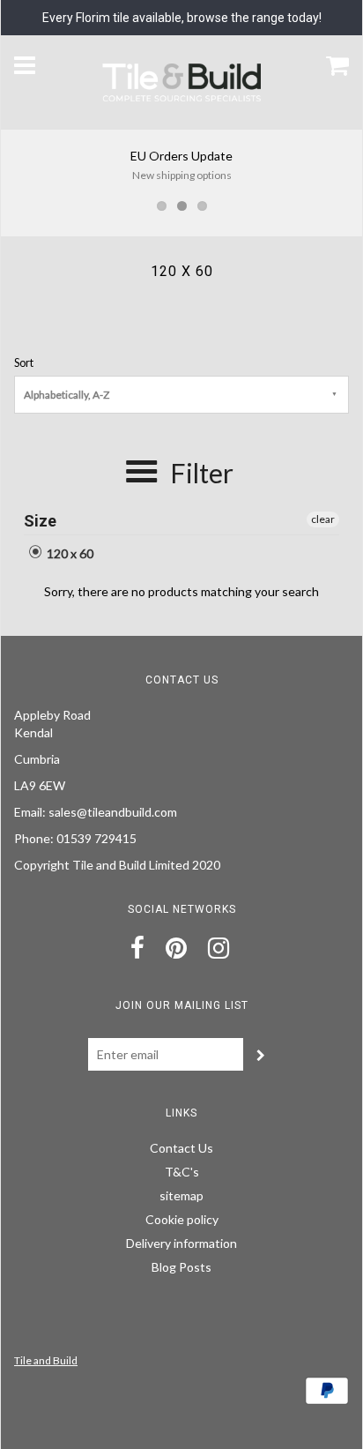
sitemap (181, 1195)
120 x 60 (68, 553)
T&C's (182, 1171)
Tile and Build (46, 1360)
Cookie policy (182, 1219)
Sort (23, 363)
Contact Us (181, 1147)
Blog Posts (181, 1266)
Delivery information (181, 1243)
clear (323, 519)
